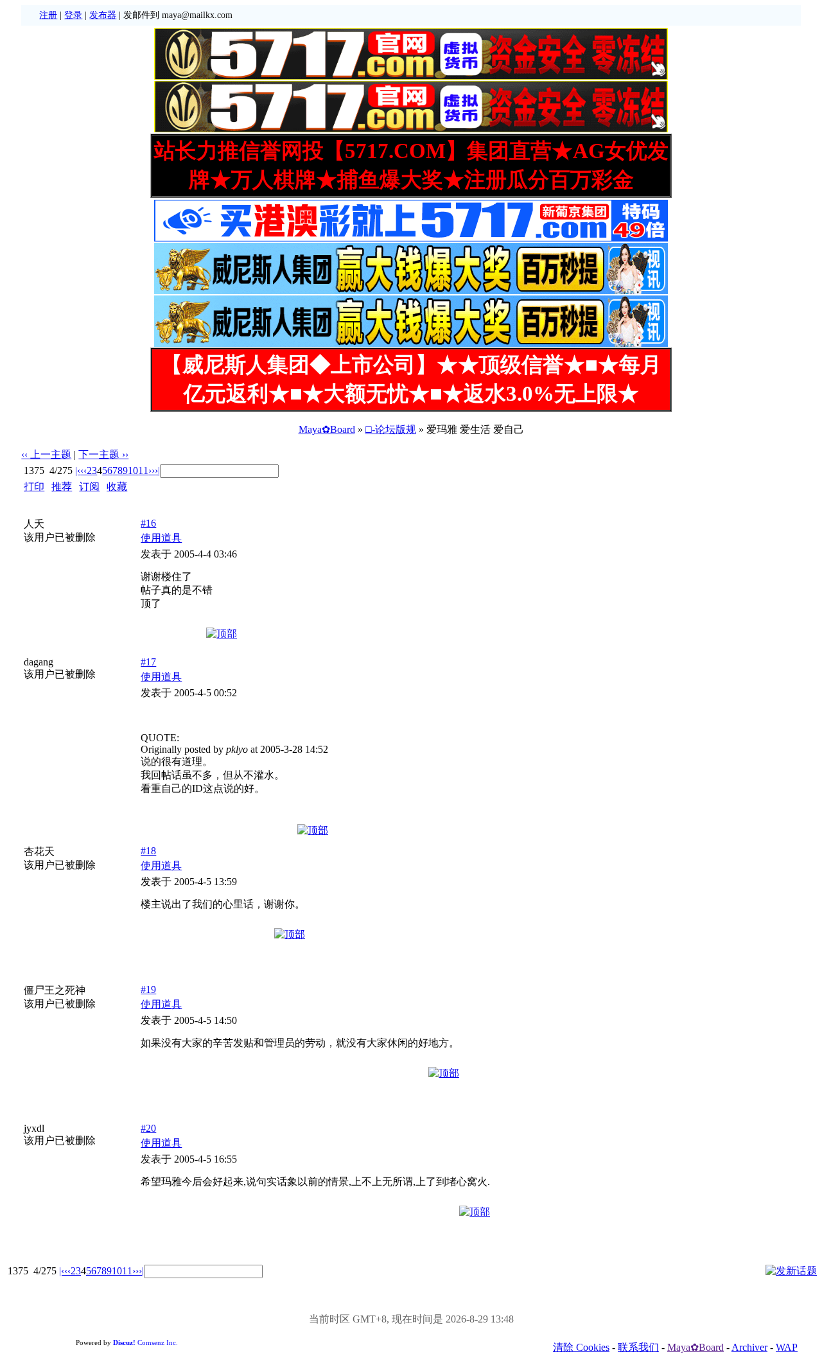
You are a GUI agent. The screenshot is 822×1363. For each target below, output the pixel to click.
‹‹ (83, 470)
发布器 (102, 15)
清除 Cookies (581, 1347)
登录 (73, 15)
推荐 (61, 486)
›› (151, 470)
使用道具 (161, 537)
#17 (148, 661)
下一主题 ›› (103, 454)
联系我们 (638, 1347)
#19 (148, 989)
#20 (148, 1128)
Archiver (749, 1347)
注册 (48, 15)
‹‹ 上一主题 (46, 454)
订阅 (89, 486)
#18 (148, 850)
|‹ (77, 470)
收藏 (117, 486)
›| (157, 470)
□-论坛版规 (390, 429)
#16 (148, 523)
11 (143, 470)
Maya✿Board (327, 429)
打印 (34, 486)
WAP (787, 1347)
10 (133, 470)
